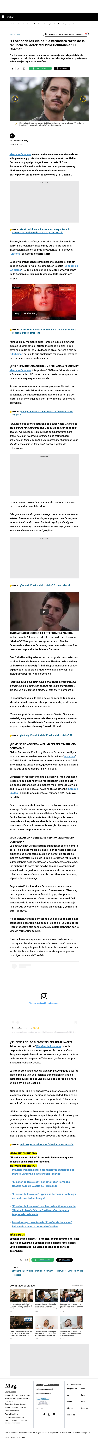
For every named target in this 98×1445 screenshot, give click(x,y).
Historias (71, 1415)
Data (83, 1395)
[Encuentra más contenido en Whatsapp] (24, 68)
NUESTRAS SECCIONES (74, 1385)
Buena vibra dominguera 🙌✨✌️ (25, 1028)
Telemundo (60, 1271)
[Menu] (4, 16)
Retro (83, 1402)
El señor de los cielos (22, 1271)
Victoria (15, 253)
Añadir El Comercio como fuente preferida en (66, 34)
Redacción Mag (21, 140)
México (17, 1275)
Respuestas (72, 1388)
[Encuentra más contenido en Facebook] (12, 68)
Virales (70, 1408)
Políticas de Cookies (43, 1394)
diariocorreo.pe (81, 1433)
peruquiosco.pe (11, 1437)
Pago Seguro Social (70, 24)
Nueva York (37, 24)
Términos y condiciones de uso (47, 1385)
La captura (83, 24)
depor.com (54, 1433)
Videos (84, 1388)
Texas (29, 24)
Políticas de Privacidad (44, 1389)
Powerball (57, 24)
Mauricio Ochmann (45, 1032)
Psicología (47, 24)
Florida (13, 24)
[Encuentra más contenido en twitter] (18, 68)
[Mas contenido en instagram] (53, 1414)
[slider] (49, 103)
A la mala (69, 756)
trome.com (67, 1433)
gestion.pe (42, 1433)
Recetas (84, 1408)
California (21, 24)
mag (23, 1437)
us (68, 1395)
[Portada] (11, 1390)
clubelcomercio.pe (27, 1433)
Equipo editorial (10, 1392)
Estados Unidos (75, 1271)
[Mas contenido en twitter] (49, 1414)
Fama (69, 1402)
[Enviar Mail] (11, 141)
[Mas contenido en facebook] (44, 1414)
